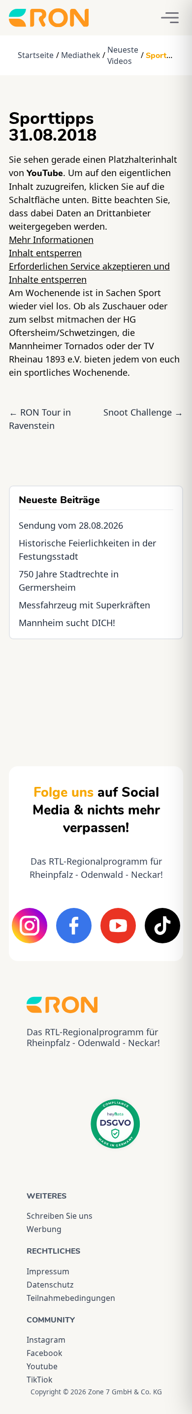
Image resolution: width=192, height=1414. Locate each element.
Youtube (42, 1366)
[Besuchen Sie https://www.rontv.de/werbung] (96, 694)
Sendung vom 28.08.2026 (71, 525)
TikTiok (39, 1379)
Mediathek (80, 55)
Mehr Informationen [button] (51, 239)
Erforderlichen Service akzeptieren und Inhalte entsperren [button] (89, 272)
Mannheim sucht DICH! (67, 623)
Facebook (44, 1353)
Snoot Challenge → (143, 412)
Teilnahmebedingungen (71, 1298)
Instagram (46, 1339)
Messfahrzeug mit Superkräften (84, 605)
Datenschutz (50, 1284)
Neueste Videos (122, 55)
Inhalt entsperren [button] (45, 253)
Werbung (44, 1229)
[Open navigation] (170, 17)
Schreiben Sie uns (60, 1215)
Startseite (36, 55)
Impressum (48, 1271)
